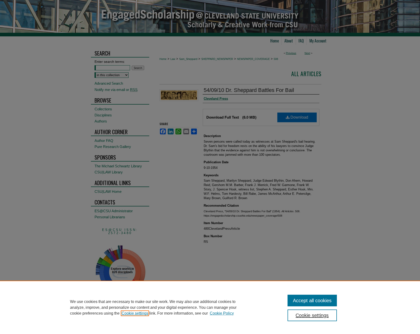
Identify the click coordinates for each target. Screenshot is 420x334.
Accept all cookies (312, 300)
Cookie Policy (222, 313)
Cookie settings (135, 313)
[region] (210, 307)
